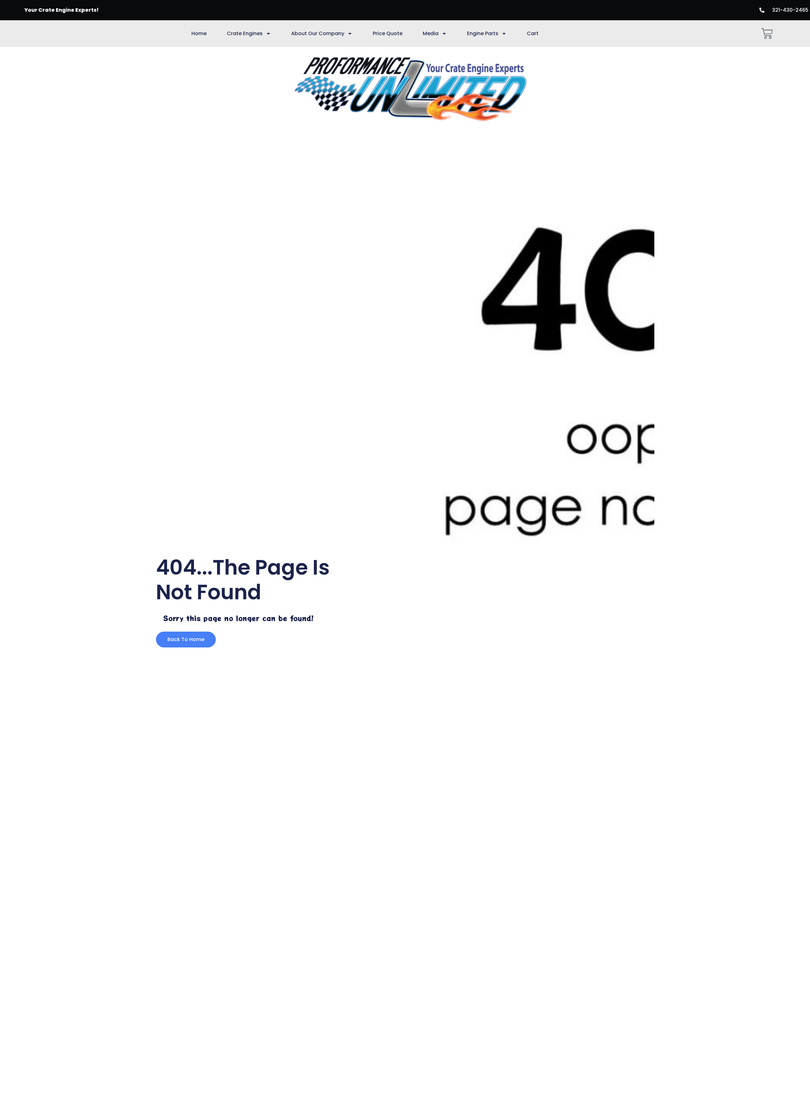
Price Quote (387, 33)
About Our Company (317, 33)
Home (199, 33)
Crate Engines (245, 33)
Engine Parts (482, 33)
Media (431, 33)
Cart (533, 33)
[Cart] (767, 33)
